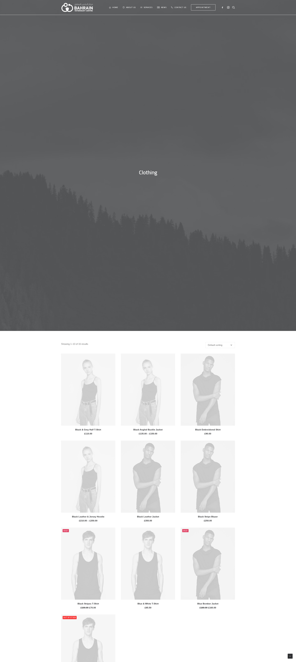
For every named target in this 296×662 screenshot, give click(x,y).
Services (148, 7)
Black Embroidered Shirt (208, 429)
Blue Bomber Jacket (207, 603)
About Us (131, 7)
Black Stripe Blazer (208, 516)
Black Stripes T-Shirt (88, 603)
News (163, 7)
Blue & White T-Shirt (148, 603)
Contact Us (180, 7)
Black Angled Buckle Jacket (148, 429)
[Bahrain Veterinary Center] (77, 7)
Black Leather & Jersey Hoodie (88, 516)
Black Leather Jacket (148, 516)
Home (115, 7)
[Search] (233, 7)
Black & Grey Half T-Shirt (88, 429)
